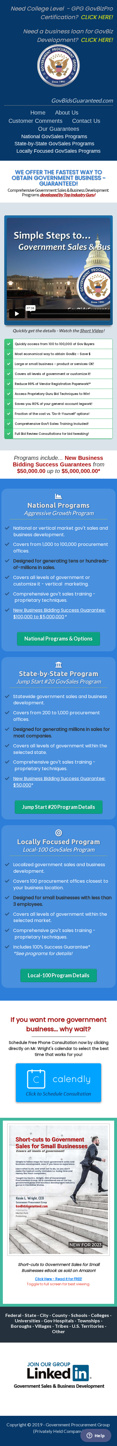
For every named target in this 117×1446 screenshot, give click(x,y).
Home (37, 112)
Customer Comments (35, 121)
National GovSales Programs (54, 136)
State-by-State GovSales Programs (54, 143)
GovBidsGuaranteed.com (82, 100)
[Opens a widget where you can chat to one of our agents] (95, 1436)
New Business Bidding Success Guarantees (58, 461)
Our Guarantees (58, 129)
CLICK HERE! (97, 17)
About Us (66, 112)
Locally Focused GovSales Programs (58, 151)
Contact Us (86, 121)
